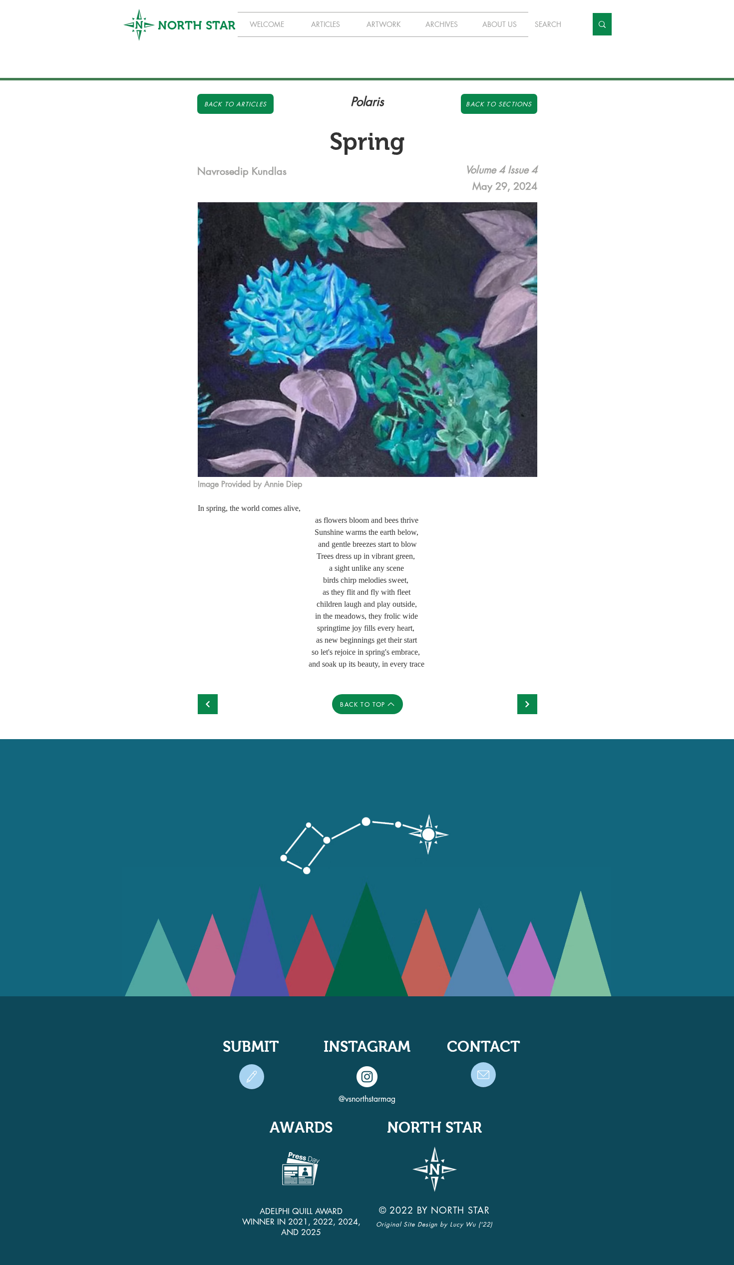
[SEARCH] (602, 24)
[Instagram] (367, 1076)
